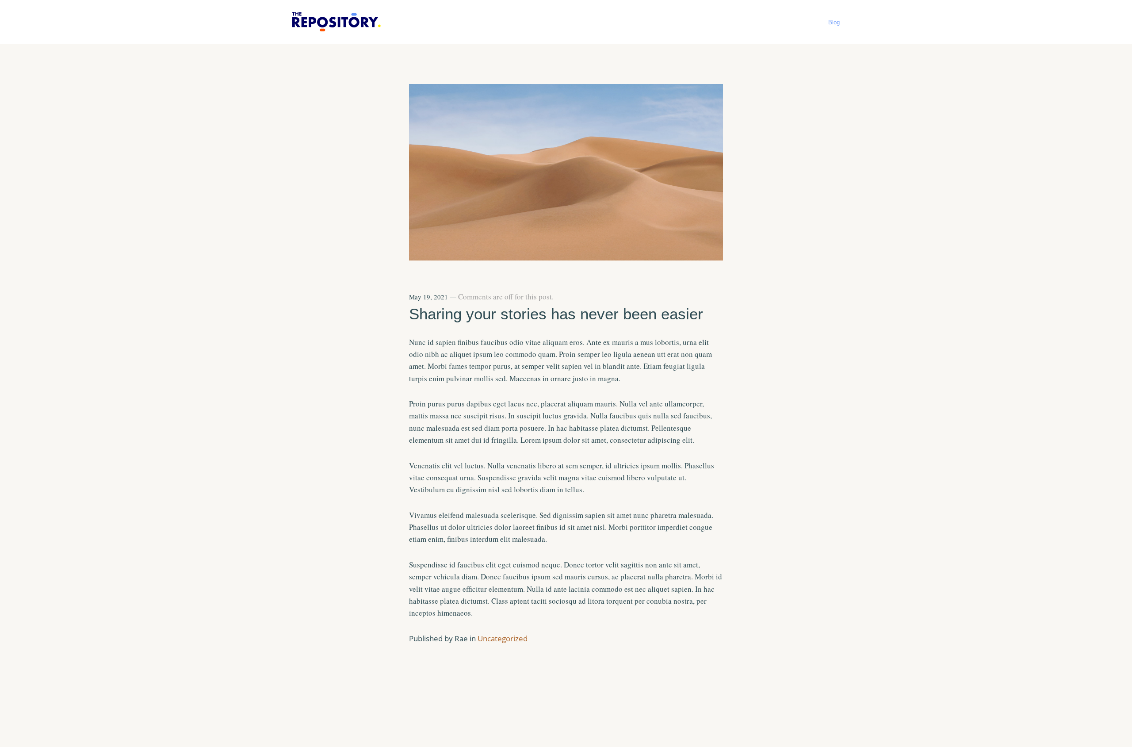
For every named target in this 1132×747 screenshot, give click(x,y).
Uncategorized (503, 638)
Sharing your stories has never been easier (556, 313)
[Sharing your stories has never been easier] (566, 257)
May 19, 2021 (428, 296)
